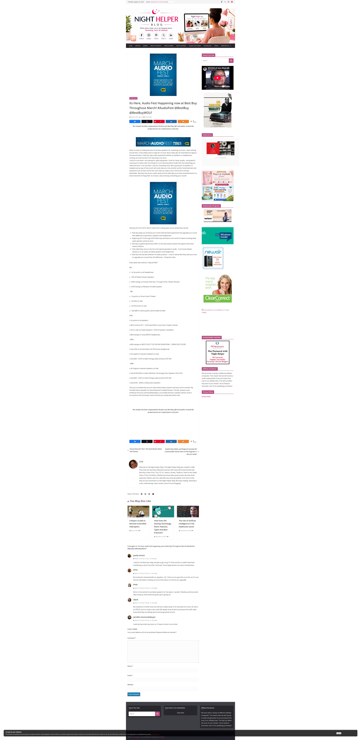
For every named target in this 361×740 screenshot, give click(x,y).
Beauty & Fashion (156, 46)
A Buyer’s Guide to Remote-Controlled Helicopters (137, 523)
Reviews (145, 46)
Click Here (180, 713)
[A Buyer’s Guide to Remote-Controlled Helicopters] (138, 507)
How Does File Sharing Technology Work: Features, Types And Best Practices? (162, 526)
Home (130, 46)
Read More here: (155, 734)
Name (130, 666)
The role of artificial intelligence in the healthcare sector (187, 523)
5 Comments (148, 117)
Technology (207, 46)
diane (135, 599)
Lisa (142, 117)
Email (130, 675)
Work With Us (225, 46)
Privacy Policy (206, 396)
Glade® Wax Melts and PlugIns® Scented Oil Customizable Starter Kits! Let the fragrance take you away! (181, 451)
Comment (131, 638)
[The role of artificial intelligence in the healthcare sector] (188, 507)
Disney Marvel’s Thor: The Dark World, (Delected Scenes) (146, 450)
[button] (230, 46)
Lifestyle (137, 46)
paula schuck (139, 555)
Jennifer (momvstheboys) (144, 617)
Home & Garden (168, 46)
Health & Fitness (181, 46)
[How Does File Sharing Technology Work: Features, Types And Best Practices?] (163, 507)
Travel (216, 46)
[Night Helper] (180, 9)
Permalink (154, 558)
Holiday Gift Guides (195, 46)
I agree (339, 733)
